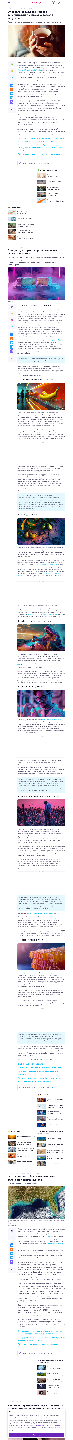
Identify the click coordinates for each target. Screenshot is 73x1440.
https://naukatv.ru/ (40, 1417)
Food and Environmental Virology (29, 70)
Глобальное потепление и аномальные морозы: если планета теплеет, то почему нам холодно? (40, 1332)
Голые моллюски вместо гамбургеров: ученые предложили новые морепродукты (39, 1079)
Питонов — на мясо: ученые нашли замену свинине (37, 1072)
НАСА (49, 1236)
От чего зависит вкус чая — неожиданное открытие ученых (40, 155)
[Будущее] (12, 307)
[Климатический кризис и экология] (12, 320)
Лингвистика (24, 1402)
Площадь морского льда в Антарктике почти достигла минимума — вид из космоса (41, 1339)
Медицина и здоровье (26, 8)
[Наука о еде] (12, 71)
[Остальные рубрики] (12, 77)
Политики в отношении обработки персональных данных (38, 1425)
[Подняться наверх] (12, 110)
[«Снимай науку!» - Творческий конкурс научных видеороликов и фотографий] (53, 2)
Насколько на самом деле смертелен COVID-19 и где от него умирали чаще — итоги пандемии (40, 139)
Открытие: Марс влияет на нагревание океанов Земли (38, 1345)
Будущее (23, 247)
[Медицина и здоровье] (12, 64)
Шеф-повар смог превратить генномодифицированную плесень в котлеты (39, 1065)
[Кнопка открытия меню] (9, 2)
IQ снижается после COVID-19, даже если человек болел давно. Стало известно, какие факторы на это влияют (40, 147)
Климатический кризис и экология (30, 1173)
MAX (51, 163)
